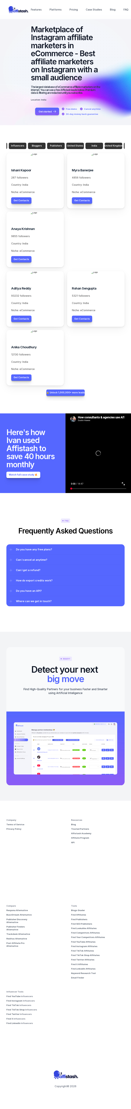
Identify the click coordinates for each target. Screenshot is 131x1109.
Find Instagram (14, 1000)
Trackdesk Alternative (18, 934)
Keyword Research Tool (83, 973)
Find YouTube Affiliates (83, 942)
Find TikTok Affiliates (82, 950)
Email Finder (77, 977)
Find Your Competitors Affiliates (88, 937)
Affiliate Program (80, 838)
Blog (113, 9)
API (73, 842)
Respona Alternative (17, 910)
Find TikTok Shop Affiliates (85, 955)
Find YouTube (13, 996)
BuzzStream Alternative (19, 914)
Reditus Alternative (16, 938)
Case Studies (94, 9)
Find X (9, 1018)
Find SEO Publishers (81, 924)
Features (36, 9)
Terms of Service (15, 824)
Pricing (73, 9)
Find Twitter (13, 1014)
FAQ (125, 9)
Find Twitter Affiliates (82, 959)
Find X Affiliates (79, 964)
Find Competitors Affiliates (85, 932)
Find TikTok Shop (15, 1009)
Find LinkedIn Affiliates (83, 968)
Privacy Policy (13, 829)
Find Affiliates (78, 914)
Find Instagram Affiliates (84, 946)
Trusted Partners (80, 829)
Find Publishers (79, 919)
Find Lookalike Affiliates (84, 928)
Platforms (56, 9)
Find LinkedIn (13, 1023)
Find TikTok (12, 1005)
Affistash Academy (81, 833)
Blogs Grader (78, 910)
